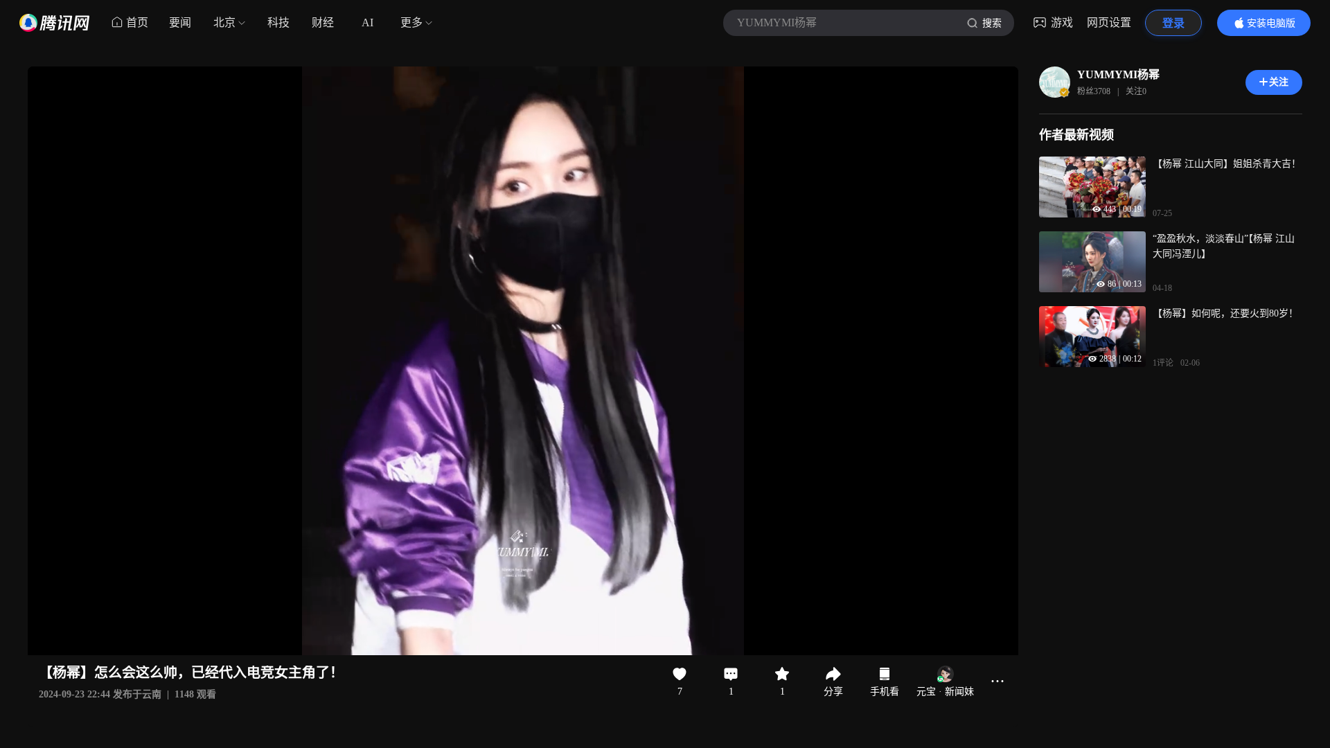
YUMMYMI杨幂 (1118, 74)
